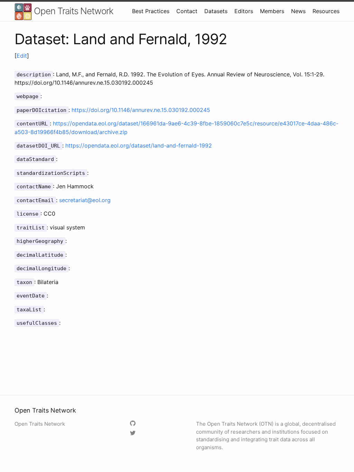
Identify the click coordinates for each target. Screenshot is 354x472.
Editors (243, 11)
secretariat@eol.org (85, 200)
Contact (186, 11)
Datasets (215, 11)
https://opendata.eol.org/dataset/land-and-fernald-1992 (138, 145)
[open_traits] (133, 433)
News (298, 11)
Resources (326, 11)
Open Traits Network (72, 11)
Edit (22, 55)
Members (272, 11)
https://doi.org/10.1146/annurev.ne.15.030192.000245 (141, 109)
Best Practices (150, 11)
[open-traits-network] (133, 424)
